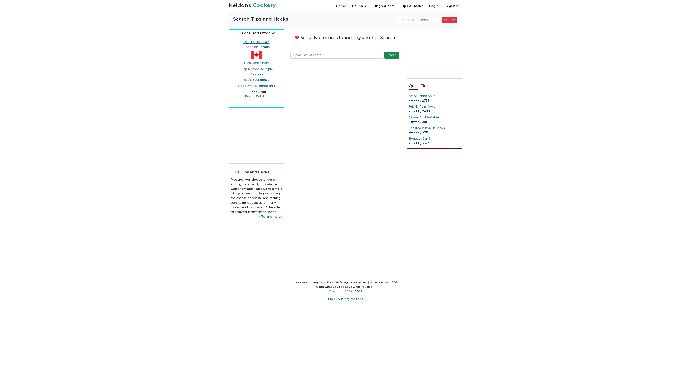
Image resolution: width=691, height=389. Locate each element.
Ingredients (385, 6)
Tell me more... (271, 216)
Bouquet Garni (419, 138)
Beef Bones (260, 79)
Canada (264, 47)
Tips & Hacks (412, 6)
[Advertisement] (256, 136)
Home (341, 6)
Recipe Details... (256, 96)
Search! (449, 20)
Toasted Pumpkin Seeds (427, 128)
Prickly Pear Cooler (423, 106)
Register (451, 6)
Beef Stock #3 (256, 42)
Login (434, 6)
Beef (265, 63)
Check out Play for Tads (345, 299)
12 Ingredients (265, 86)
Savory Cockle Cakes (424, 117)
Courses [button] (359, 6)
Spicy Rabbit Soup (422, 96)
